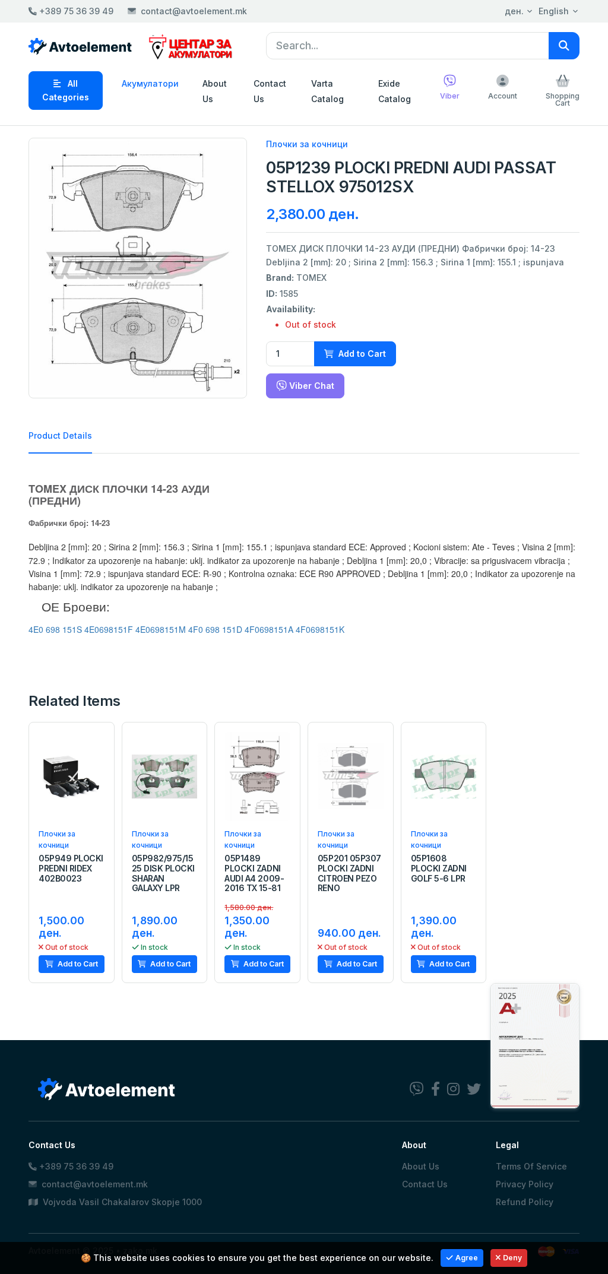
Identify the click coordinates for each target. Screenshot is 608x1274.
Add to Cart (361, 353)
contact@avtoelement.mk (194, 11)
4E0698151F (108, 629)
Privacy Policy (524, 1184)
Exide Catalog (394, 90)
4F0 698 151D (215, 629)
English (554, 11)
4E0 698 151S (55, 629)
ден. (514, 11)
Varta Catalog (327, 90)
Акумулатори (150, 83)
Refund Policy (524, 1202)
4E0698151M (160, 629)
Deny (512, 1257)
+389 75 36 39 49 (75, 11)
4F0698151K (320, 629)
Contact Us (270, 90)
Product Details (60, 435)
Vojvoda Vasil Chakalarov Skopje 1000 (121, 1202)
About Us (214, 90)
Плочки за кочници (307, 144)
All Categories (65, 90)
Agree (466, 1257)
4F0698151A (269, 629)
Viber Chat (310, 386)
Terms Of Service (531, 1166)
